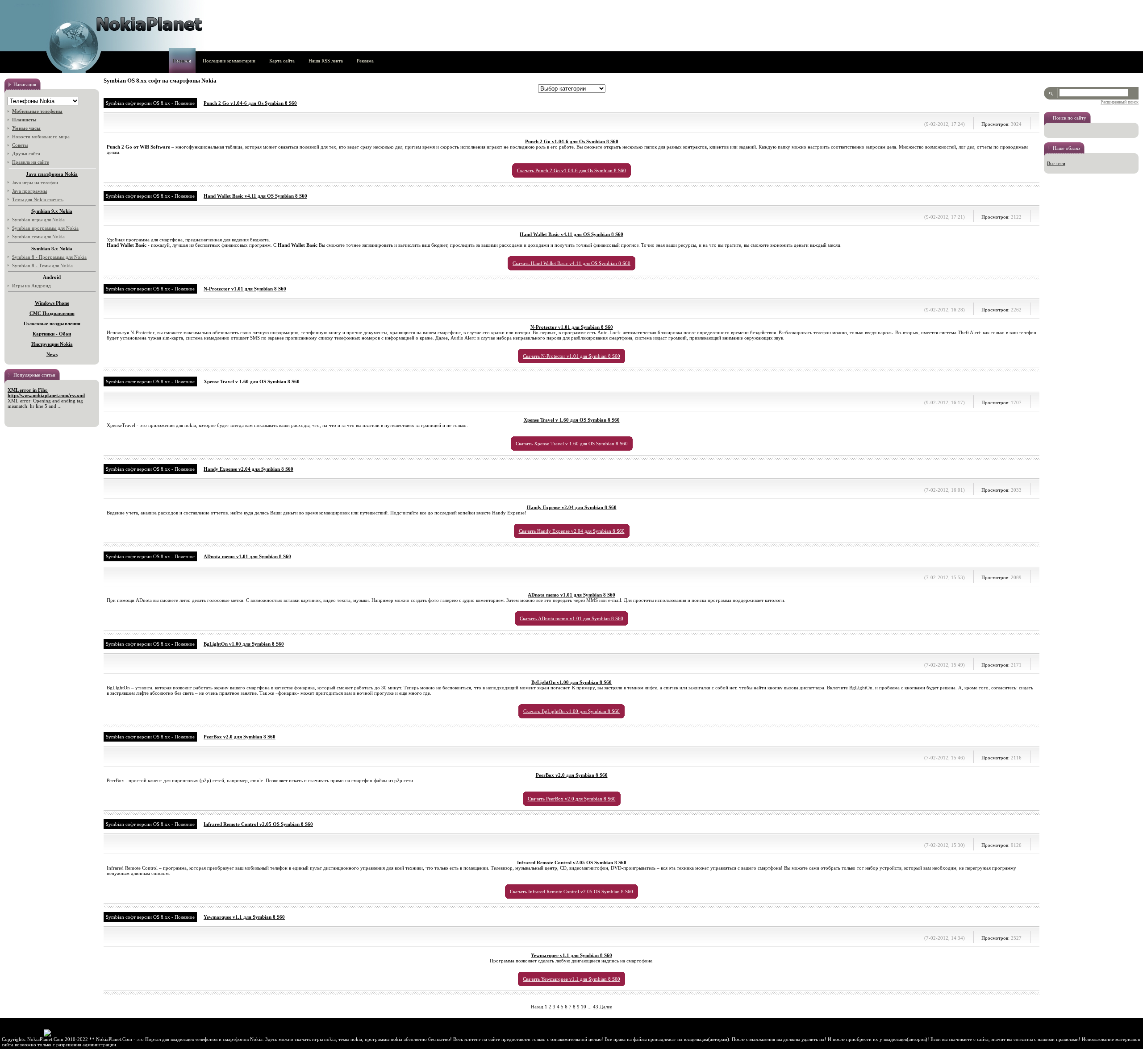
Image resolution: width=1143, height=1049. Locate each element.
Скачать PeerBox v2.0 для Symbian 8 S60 (572, 798)
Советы (20, 145)
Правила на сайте (30, 162)
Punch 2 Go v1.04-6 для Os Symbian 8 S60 (250, 103)
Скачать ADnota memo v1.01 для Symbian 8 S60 (571, 618)
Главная (181, 60)
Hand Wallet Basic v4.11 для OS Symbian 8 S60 (255, 196)
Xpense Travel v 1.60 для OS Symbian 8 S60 (252, 381)
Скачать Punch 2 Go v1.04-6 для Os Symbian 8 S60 (571, 170)
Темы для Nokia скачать (37, 199)
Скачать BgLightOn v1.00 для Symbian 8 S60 (571, 711)
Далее (606, 1006)
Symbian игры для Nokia (38, 219)
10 (583, 1006)
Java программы (29, 191)
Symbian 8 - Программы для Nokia (49, 257)
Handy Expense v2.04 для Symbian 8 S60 (248, 469)
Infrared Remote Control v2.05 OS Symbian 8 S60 (258, 824)
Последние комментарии (229, 60)
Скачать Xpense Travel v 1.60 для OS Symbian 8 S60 (572, 443)
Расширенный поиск (1120, 102)
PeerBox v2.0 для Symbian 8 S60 (239, 736)
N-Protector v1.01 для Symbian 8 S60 (245, 288)
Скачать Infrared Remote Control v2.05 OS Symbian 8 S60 (571, 891)
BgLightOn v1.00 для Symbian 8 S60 (244, 644)
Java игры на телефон (35, 182)
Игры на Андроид (31, 285)
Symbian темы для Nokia (38, 236)
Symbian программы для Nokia (45, 228)
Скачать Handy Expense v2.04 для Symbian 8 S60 (572, 531)
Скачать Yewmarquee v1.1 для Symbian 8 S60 (571, 979)
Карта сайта (282, 60)
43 (595, 1006)
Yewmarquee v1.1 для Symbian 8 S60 (244, 917)
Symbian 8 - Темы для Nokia (42, 265)
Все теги (1056, 163)
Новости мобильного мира (41, 136)
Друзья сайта (26, 153)
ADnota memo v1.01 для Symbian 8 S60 (247, 556)
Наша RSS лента (326, 60)
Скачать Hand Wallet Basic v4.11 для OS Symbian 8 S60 (571, 263)
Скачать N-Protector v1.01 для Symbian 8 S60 (571, 356)
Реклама (365, 60)
